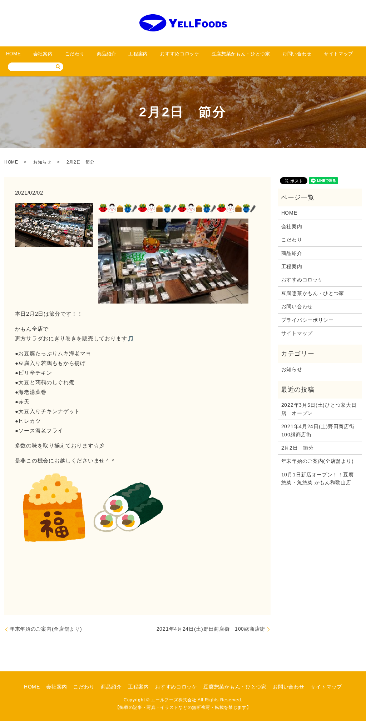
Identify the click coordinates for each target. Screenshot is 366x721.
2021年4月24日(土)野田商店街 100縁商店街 (211, 629)
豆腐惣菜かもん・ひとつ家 (241, 53)
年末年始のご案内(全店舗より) (46, 629)
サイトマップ (338, 53)
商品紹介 (107, 53)
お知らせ (42, 162)
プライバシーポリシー (307, 320)
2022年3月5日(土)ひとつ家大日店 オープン (319, 409)
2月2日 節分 (297, 448)
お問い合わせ (297, 53)
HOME (13, 53)
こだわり (75, 53)
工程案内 (138, 53)
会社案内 (43, 53)
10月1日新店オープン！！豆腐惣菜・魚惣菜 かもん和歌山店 (317, 478)
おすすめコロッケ (179, 53)
